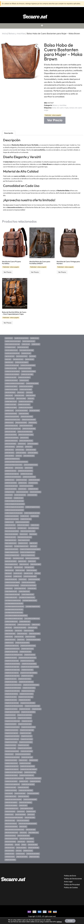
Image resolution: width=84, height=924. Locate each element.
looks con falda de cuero (10, 528)
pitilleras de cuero (9, 467)
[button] (42, 25)
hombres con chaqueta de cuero (12, 555)
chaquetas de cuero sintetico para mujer (13, 654)
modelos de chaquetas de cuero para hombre (14, 504)
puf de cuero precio (9, 449)
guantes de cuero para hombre (32, 558)
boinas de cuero (21, 841)
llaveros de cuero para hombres (11, 531)
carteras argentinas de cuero (26, 808)
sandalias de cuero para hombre (25, 401)
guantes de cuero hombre (10, 561)
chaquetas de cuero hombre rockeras (13, 684)
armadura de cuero (20, 853)
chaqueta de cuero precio (10, 724)
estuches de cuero (18, 573)
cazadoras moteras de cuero (11, 763)
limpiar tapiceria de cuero (10, 540)
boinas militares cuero (33, 832)
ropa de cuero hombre (23, 413)
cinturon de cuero (9, 630)
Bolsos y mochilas (17, 33)
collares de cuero (35, 624)
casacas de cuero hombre (33, 793)
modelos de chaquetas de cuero (32, 506)
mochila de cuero (34, 516)
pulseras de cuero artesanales (11, 437)
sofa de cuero (29, 392)
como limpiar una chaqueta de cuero (26, 597)
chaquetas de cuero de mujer (28, 690)
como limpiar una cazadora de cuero (12, 600)
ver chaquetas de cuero (10, 347)
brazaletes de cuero (31, 811)
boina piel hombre (9, 844)
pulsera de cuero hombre (10, 443)
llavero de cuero (33, 534)
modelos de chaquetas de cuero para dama (14, 506)
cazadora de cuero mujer (10, 787)
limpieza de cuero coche (10, 537)
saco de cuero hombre (34, 410)
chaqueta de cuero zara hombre (28, 711)
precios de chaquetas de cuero (30, 464)
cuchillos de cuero (17, 576)
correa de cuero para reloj (34, 579)
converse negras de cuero (20, 588)
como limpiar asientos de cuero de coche (13, 612)
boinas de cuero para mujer (23, 835)
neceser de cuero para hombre (26, 485)
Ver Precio (54, 120)
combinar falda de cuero (25, 621)
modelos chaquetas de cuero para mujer (13, 513)
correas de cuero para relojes (30, 576)
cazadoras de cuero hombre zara (26, 775)
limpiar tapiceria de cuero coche (24, 537)
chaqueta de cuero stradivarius (24, 717)
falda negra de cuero (29, 567)
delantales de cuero (28, 573)
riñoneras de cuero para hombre (12, 416)
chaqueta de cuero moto (27, 736)
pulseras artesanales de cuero (26, 440)
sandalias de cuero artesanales (25, 407)
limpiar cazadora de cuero (10, 543)
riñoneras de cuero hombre (26, 416)
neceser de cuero (22, 488)
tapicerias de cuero (29, 359)
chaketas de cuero (33, 760)
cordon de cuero (8, 588)
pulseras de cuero (24, 437)
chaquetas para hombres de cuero (28, 645)
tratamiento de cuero (26, 353)
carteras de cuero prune (23, 796)
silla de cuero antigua (21, 398)
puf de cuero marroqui (30, 449)
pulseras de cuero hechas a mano (26, 434)
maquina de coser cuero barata (11, 519)
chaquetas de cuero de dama (11, 693)
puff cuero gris (20, 446)
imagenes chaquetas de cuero (11, 552)
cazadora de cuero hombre (10, 790)
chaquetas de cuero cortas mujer (25, 696)
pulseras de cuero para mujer (29, 428)
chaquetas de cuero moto (10, 678)
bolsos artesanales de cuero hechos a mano (14, 829)
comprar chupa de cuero (24, 591)
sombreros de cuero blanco (24, 377)
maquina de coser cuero (26, 519)
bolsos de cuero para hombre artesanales (14, 817)
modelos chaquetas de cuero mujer (32, 513)
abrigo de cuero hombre (10, 859)
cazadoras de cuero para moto (11, 766)
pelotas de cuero (28, 467)
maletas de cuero (34, 525)
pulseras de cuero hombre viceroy (25, 431)
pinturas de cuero (19, 467)
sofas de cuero (21, 392)
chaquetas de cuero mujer (27, 675)
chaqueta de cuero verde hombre (24, 715)
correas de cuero (22, 579)
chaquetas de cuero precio (10, 657)
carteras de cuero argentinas (25, 802)
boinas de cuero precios (10, 835)
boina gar (24, 844)
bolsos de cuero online (29, 817)
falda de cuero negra (20, 570)
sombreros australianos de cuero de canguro (14, 383)
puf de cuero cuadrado (21, 452)
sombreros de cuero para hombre (28, 365)
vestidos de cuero (35, 344)
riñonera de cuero (32, 422)
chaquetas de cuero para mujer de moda (27, 657)
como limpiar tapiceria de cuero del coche (14, 603)
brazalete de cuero (9, 814)
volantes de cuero (25, 344)
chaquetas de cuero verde (25, 651)
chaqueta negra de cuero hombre (12, 711)
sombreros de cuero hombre (25, 368)
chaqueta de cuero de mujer (11, 742)
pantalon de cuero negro (21, 479)
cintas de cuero (18, 630)
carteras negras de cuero (10, 796)
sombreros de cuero (24, 380)
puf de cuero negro (20, 449)
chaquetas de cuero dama (10, 696)
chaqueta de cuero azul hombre (24, 748)
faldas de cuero (8, 567)
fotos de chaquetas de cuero (11, 564)
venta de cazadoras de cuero (11, 350)
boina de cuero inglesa (21, 847)
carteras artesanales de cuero (11, 808)
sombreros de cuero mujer (10, 368)
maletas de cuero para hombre (22, 522)
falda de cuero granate (31, 570)
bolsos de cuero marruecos (22, 820)
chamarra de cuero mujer (27, 757)
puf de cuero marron (9, 452)
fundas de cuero (31, 561)
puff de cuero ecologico (32, 443)
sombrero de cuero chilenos (11, 386)
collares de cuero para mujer (24, 624)
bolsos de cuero (23, 826)
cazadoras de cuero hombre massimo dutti (14, 778)
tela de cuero (8, 359)
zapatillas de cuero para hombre (21, 338)
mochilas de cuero (24, 516)
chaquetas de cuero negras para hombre (29, 666)
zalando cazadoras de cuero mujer (12, 344)
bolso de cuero (23, 832)
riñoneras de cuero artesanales (28, 419)
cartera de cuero (20, 811)
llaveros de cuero (23, 534)
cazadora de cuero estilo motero (25, 790)
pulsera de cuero (21, 443)
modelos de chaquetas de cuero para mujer (14, 500)
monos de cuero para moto (22, 491)
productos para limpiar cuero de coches (13, 464)
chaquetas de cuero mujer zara (11, 672)
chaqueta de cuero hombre (26, 739)
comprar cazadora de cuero (11, 597)
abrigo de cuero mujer (34, 856)
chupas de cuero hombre (34, 633)
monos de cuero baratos (35, 491)
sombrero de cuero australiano (26, 386)
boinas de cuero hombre (10, 841)
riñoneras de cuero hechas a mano (12, 419)
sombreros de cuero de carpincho (12, 371)
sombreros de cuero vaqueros (21, 362)
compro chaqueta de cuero (10, 591)
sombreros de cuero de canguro (28, 371)
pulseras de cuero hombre (10, 434)
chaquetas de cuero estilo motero (12, 690)
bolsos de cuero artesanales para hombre (27, 823)
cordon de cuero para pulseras (28, 582)
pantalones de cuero (9, 479)
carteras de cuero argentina (11, 805)
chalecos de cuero (23, 760)
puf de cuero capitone (32, 452)
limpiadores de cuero (23, 543)
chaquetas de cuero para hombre (29, 663)
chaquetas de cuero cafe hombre (28, 702)
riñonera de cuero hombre (21, 422)
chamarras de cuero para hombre (12, 757)
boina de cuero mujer (9, 847)
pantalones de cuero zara (10, 470)
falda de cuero (8, 573)
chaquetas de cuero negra (27, 669)
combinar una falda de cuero (11, 621)
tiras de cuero (32, 356)
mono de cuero (8, 497)
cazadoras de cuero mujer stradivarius (28, 769)
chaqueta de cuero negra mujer (26, 730)
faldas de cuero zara (24, 564)
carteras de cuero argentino (11, 802)
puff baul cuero (29, 446)
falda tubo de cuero (18, 567)
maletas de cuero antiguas (23, 525)
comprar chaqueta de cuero (27, 594)
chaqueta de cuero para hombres (12, 727)
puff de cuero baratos (9, 446)
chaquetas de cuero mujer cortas (12, 675)
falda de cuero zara (9, 570)
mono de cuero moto (32, 494)
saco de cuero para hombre (21, 410)
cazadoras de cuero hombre (11, 781)
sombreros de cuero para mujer (11, 365)
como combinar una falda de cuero (32, 618)
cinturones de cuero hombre (20, 627)
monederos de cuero (18, 497)
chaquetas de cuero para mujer (11, 660)
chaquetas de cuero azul (25, 709)
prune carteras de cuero (29, 455)
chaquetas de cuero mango (11, 681)
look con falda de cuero (33, 528)
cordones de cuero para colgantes (12, 582)
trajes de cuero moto (9, 356)
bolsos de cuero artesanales (11, 826)
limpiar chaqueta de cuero (23, 540)
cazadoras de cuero (24, 781)
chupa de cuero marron (10, 639)
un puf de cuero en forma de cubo (12, 353)
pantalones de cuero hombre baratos (13, 476)
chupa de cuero (21, 639)
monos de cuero (8, 494)
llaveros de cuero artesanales (11, 534)
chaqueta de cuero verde (10, 717)
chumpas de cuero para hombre (33, 639)
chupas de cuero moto (22, 633)
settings (59, 922)
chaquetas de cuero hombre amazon (12, 687)
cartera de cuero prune (10, 811)
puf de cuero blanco (9, 455)
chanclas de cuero (9, 754)
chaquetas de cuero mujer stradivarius (29, 672)
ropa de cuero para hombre (10, 413)
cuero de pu (37, 573)
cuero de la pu (8, 576)
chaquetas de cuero (36, 709)
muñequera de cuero (9, 491)
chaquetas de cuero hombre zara (26, 681)
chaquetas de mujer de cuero (11, 651)
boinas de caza (30, 841)
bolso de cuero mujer (60, 108)
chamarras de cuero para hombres (23, 754)
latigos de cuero (8, 546)
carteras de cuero (23, 805)
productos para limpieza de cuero (12, 458)
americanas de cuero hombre (33, 853)
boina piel (17, 844)
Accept (70, 921)
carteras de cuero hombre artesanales (13, 799)
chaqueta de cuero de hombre (26, 742)
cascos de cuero (8, 793)
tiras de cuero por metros (22, 356)
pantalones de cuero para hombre (25, 470)
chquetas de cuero (9, 642)
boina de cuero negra (32, 844)
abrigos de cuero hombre (22, 856)
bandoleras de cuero (28, 850)
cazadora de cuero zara (35, 781)
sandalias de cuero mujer (10, 404)
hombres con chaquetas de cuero (27, 552)
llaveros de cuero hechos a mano (28, 531)
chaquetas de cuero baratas (11, 709)
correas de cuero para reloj (10, 579)
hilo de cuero (8, 558)
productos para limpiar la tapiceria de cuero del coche (16, 461)
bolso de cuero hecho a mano (11, 832)
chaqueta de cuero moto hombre (12, 736)
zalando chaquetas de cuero (28, 341)
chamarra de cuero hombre (11, 760)
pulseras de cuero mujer (10, 431)
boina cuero (18, 850)
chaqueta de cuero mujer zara (11, 733)
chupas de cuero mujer (10, 633)
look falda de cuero (22, 528)
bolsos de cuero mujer (10, 820)
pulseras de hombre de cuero (26, 425)
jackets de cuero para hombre (11, 549)
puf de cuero (18, 455)
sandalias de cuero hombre (24, 404)
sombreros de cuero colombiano (12, 374)
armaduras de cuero (9, 853)
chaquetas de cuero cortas (10, 699)
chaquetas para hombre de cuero (12, 648)
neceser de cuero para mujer (11, 485)
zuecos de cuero (8, 338)
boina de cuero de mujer (33, 847)
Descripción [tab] (8, 133)
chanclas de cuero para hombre (11, 751)
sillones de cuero (8, 395)
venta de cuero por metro (23, 347)
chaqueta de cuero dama (10, 745)
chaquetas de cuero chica (24, 699)
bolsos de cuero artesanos (10, 823)
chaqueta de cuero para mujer (25, 724)
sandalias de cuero (9, 410)
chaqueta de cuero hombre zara (11, 739)
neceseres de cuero (33, 482)
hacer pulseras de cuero (18, 558)
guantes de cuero (22, 561)
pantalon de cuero (22, 482)
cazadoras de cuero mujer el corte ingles (13, 772)
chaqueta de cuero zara (10, 715)
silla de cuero (30, 398)
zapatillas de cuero (34, 338)
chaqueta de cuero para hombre (28, 727)
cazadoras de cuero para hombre (27, 766)
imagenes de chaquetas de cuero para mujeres (30, 549)
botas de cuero (31, 814)
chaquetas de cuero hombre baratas (31, 684)
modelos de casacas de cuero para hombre (14, 510)
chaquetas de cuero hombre (29, 687)
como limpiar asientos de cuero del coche (14, 609)
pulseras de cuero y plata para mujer (12, 428)
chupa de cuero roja (19, 636)
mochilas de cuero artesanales (11, 516)
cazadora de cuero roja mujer (28, 784)
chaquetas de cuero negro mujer (12, 666)
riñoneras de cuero (9, 422)
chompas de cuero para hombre (22, 642)
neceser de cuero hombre (10, 488)
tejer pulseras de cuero (18, 359)
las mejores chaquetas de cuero (21, 546)
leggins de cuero (33, 543)
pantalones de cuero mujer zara (11, 473)
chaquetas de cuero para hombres (12, 663)
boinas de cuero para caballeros (26, 838)
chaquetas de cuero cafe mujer (11, 702)
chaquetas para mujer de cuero (11, 645)
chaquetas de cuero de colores (26, 693)
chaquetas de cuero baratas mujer (32, 705)
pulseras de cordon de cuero (11, 440)
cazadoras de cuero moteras (11, 775)
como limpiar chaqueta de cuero (32, 606)
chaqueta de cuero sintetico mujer (12, 721)
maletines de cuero (9, 522)
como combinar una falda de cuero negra (13, 618)
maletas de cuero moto (10, 525)
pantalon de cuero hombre (10, 482)
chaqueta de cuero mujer (25, 733)
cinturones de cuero (32, 627)
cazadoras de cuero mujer (30, 772)
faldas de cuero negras (35, 564)
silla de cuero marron (9, 398)
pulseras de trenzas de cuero (11, 425)
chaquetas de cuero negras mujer (12, 669)
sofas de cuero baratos (10, 392)
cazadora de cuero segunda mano (12, 784)
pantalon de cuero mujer (34, 479)
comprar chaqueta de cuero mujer (12, 594)
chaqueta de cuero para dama (11, 730)
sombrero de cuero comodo (32, 383)
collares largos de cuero (10, 624)
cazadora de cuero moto (23, 787)
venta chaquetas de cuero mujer (26, 350)
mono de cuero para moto (20, 494)
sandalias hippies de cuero (10, 401)
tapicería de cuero (9, 362)
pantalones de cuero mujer (26, 473)
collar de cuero (8, 627)
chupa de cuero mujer (30, 636)
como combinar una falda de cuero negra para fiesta (16, 615)
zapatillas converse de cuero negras (12, 341)
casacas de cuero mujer (20, 793)
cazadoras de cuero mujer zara (11, 769)
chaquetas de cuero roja (30, 654)
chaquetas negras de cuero (27, 648)
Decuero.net (35, 16)
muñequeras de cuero (32, 488)
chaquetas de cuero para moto (27, 660)
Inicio (4, 33)
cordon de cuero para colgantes (11, 585)
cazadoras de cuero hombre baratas (33, 778)
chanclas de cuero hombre (26, 751)
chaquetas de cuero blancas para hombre (14, 705)
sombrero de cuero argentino (11, 389)
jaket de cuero (33, 546)
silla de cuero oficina (30, 395)
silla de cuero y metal (19, 395)
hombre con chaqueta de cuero (27, 555)
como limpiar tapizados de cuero (29, 600)
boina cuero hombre (9, 850)
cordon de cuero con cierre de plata (28, 585)
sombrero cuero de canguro (25, 389)
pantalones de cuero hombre (29, 476)
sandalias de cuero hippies (10, 407)
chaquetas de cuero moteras (25, 678)
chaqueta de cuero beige (10, 748)
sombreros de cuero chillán (27, 374)
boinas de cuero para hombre (11, 838)
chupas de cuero (8, 636)
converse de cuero (32, 588)
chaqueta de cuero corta (23, 745)
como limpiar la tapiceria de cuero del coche (14, 606)
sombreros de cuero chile (10, 377)
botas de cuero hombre (20, 814)
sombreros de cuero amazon (11, 380)
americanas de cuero (9, 856)
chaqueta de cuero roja (27, 721)
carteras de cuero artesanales (30, 799)
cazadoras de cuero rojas (25, 763)
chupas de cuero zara (28, 630)
